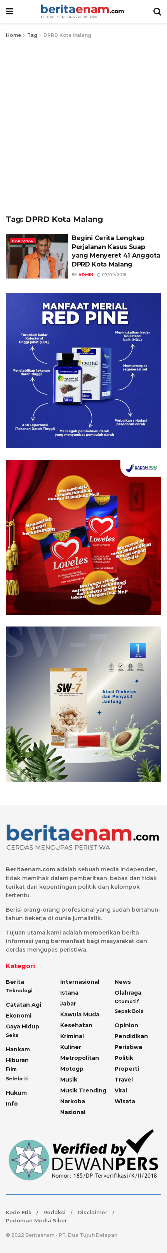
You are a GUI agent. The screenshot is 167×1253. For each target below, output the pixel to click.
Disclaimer (93, 1212)
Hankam (18, 1049)
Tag (32, 35)
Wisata (125, 1101)
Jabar (68, 1003)
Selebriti (17, 1079)
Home (13, 35)
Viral (121, 1090)
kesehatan (76, 1025)
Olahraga (128, 992)
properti (127, 1068)
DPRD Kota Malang (67, 35)
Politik (124, 1057)
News (123, 981)
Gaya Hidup (22, 1026)
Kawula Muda (79, 1014)
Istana (69, 992)
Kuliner (70, 1047)
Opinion (126, 1025)
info (12, 1103)
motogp (72, 1068)
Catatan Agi (23, 1004)
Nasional (22, 240)
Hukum (16, 1092)
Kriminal (72, 1036)
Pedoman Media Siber (36, 1220)
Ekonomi (18, 1015)
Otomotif (127, 1001)
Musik (68, 1079)
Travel (124, 1079)
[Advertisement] (83, 126)
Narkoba (72, 1101)
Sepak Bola (129, 1011)
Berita (15, 981)
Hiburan (17, 1060)
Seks (12, 1035)
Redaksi (54, 1212)
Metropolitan (79, 1057)
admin (85, 274)
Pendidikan (131, 1036)
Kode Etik (18, 1212)
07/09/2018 (114, 274)
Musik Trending (83, 1090)
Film (11, 1069)
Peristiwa (128, 1047)
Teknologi (19, 990)
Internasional (79, 981)
